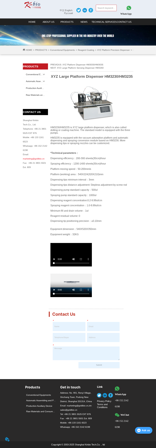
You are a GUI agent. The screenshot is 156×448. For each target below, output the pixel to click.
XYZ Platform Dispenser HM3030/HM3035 (82, 64)
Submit (99, 365)
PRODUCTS (41, 50)
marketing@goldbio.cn (33, 158)
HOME (29, 50)
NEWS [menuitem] (84, 22)
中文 (62, 10)
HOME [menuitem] (31, 22)
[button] (48, 21)
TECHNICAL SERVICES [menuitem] (104, 22)
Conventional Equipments (62, 50)
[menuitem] (48, 21)
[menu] (78, 21)
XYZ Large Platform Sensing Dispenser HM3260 (80, 68)
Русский (68, 13)
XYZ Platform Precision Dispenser (113, 50)
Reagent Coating (86, 50)
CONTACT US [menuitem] (124, 22)
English (68, 10)
